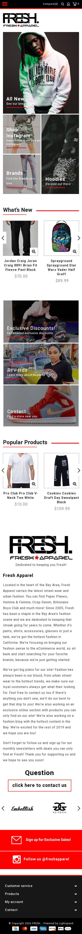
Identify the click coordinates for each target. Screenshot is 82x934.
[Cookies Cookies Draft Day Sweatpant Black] (61, 470)
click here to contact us (39, 785)
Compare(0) (50, 4)
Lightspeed (66, 923)
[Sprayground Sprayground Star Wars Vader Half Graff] (61, 238)
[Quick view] (34, 252)
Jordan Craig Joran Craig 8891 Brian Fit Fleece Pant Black (20, 265)
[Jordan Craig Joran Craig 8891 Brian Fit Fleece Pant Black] (20, 238)
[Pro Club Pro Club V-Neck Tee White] (20, 470)
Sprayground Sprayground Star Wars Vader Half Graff (61, 267)
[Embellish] (22, 803)
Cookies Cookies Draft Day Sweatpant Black (61, 497)
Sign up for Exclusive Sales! (48, 840)
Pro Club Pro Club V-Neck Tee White (20, 495)
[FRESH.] (27, 20)
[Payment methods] (15, 928)
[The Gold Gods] (59, 803)
